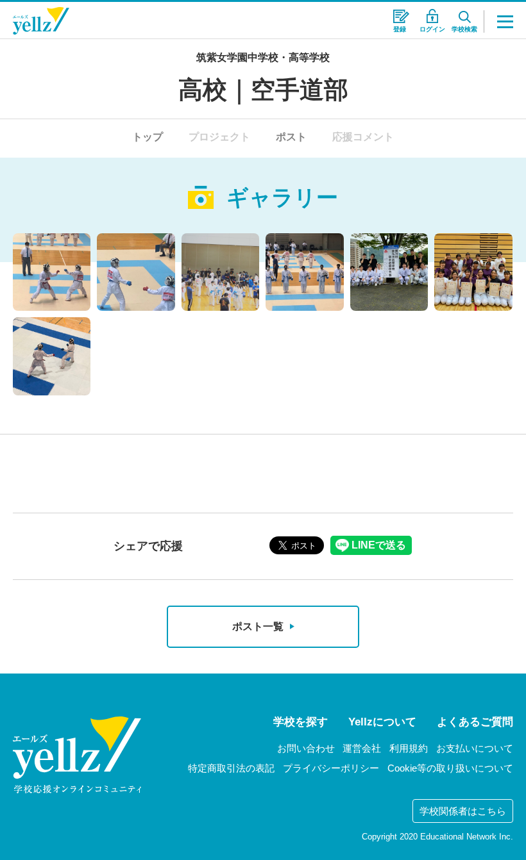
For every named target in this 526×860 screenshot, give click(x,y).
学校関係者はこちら (463, 811)
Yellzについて (382, 722)
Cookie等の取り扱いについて (450, 768)
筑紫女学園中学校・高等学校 (263, 57)
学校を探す (300, 722)
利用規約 (408, 748)
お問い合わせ (306, 748)
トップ (147, 136)
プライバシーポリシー (331, 768)
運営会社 (362, 748)
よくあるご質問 (475, 722)
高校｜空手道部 (263, 89)
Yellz (41, 21)
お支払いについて (474, 748)
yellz (77, 754)
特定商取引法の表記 (231, 768)
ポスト (291, 136)
